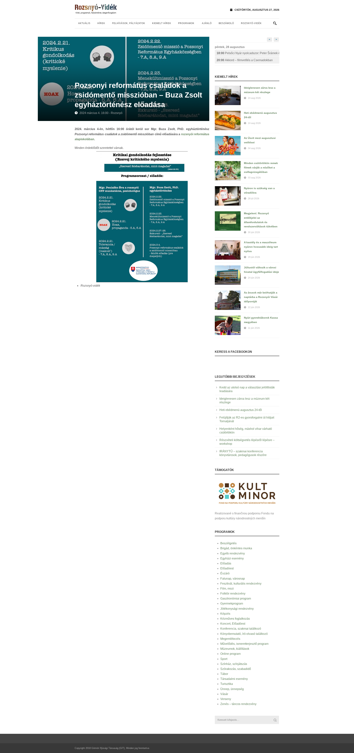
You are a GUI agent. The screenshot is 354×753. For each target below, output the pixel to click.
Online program (230, 653)
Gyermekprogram (231, 603)
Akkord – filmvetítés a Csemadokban (245, 60)
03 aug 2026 (254, 177)
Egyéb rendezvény (232, 553)
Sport (223, 658)
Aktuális (84, 23)
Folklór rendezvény (232, 593)
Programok (186, 23)
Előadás (225, 563)
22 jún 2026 (254, 307)
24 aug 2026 (254, 98)
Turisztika (226, 683)
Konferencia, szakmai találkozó (240, 628)
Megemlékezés (230, 638)
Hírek (101, 23)
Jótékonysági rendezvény (237, 608)
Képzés (225, 613)
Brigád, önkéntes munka (236, 548)
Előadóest (227, 568)
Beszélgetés (228, 543)
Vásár (224, 694)
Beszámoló (226, 23)
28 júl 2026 (253, 198)
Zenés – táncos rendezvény (238, 704)
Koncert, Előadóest (232, 623)
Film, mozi (227, 588)
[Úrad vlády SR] (247, 492)
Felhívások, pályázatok (128, 23)
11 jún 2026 (254, 328)
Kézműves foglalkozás (235, 618)
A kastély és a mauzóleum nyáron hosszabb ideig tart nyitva (261, 247)
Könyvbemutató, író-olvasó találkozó (244, 633)
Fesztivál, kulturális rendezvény (240, 583)
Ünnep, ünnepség (232, 689)
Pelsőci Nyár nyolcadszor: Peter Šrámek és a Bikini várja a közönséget (248, 53)
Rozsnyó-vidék (251, 23)
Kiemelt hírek (161, 23)
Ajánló (207, 23)
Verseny (225, 699)
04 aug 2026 (254, 148)
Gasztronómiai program (235, 598)
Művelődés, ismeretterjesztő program (244, 643)
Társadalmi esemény (234, 678)
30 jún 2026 (254, 232)
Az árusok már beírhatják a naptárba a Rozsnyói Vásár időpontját (261, 297)
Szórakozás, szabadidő (235, 668)
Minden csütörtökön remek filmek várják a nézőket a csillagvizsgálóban (261, 167)
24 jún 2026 (254, 277)
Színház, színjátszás (233, 663)
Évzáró (225, 573)
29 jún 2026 (254, 257)
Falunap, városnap (232, 578)
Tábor (224, 673)
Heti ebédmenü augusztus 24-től (240, 409)
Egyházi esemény (232, 558)
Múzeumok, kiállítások (234, 648)
